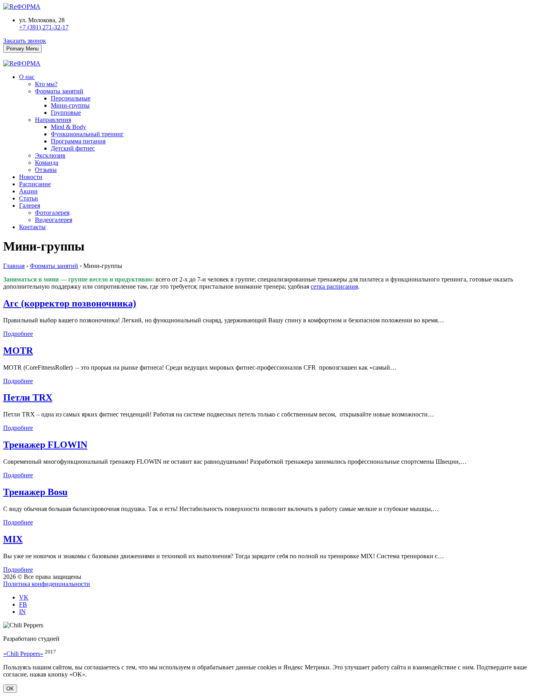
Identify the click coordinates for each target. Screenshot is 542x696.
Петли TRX (27, 397)
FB (23, 604)
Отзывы (46, 169)
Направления (53, 119)
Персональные (70, 98)
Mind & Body (68, 126)
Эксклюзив (50, 155)
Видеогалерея (53, 219)
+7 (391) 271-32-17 (44, 27)
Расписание (35, 184)
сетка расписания (334, 286)
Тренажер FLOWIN (45, 445)
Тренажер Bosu (35, 492)
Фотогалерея (52, 212)
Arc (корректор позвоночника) (69, 303)
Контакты (32, 227)
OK (10, 689)
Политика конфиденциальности (46, 583)
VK (24, 597)
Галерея (29, 205)
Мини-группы (70, 105)
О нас (27, 76)
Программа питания (78, 141)
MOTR (18, 350)
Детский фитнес (73, 148)
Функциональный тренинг (87, 134)
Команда (46, 162)
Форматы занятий (59, 91)
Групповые (66, 112)
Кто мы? (46, 84)
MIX (13, 539)
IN (22, 611)
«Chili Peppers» (23, 653)
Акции (28, 191)
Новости (30, 177)
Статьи (28, 198)
